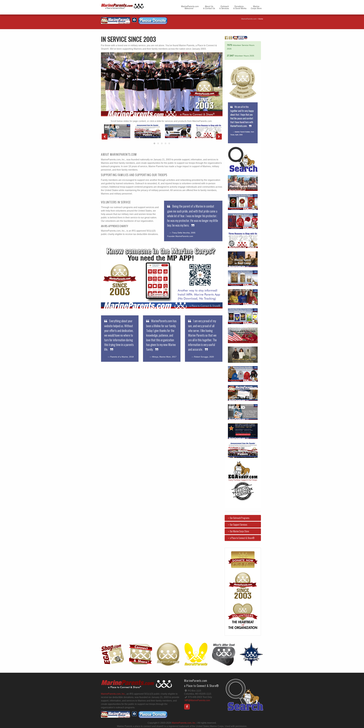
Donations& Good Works (239, 7)
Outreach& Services (224, 7)
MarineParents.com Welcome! (190, 7)
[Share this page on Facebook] (134, 20)
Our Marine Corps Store (239, 531)
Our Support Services (238, 524)
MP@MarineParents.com (197, 700)
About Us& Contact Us (209, 7)
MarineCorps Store (256, 7)
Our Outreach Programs (239, 518)
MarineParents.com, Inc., (113, 694)
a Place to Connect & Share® (242, 538)
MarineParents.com (248, 19)
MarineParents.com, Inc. (184, 723)
